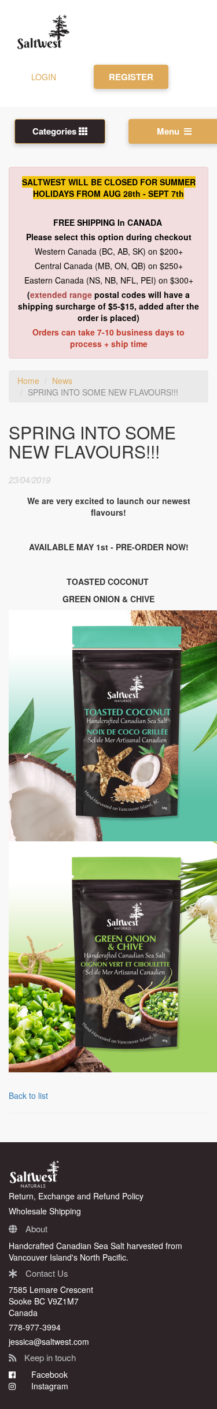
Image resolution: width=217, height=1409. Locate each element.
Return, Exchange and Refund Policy (76, 1196)
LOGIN (43, 77)
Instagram (48, 1386)
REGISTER (131, 76)
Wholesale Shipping (45, 1211)
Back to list (28, 1095)
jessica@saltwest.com (49, 1341)
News (62, 380)
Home (28, 380)
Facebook (48, 1374)
